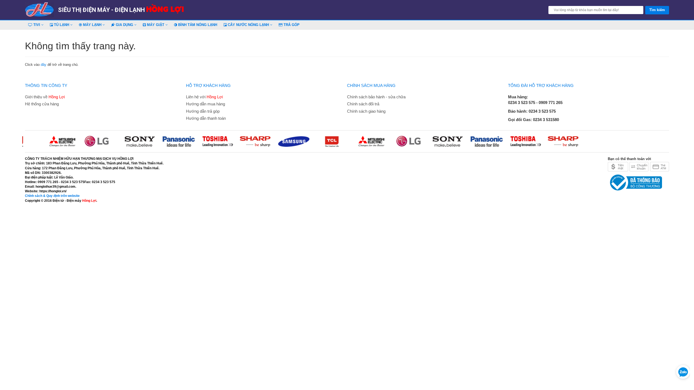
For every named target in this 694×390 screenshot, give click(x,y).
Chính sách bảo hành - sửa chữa (376, 97)
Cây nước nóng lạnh (248, 25)
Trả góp (291, 25)
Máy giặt (155, 25)
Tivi (36, 25)
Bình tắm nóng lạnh (197, 25)
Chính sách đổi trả (363, 104)
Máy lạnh (92, 25)
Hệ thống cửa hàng (42, 104)
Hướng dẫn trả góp (203, 111)
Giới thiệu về (45, 97)
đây (43, 65)
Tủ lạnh (61, 25)
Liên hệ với (204, 97)
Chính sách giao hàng (366, 111)
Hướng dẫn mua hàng (205, 104)
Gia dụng (124, 25)
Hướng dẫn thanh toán (206, 118)
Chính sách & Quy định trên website (52, 196)
